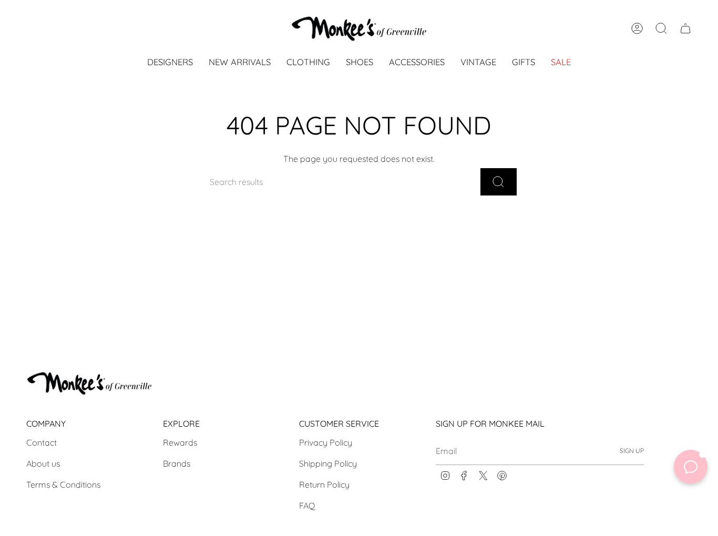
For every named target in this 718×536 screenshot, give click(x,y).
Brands (176, 463)
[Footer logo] (89, 383)
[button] (308, 62)
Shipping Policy (328, 463)
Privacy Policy (325, 442)
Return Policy (324, 484)
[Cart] (685, 28)
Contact (41, 442)
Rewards (180, 442)
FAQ (307, 505)
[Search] (498, 181)
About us (43, 463)
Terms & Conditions (63, 484)
